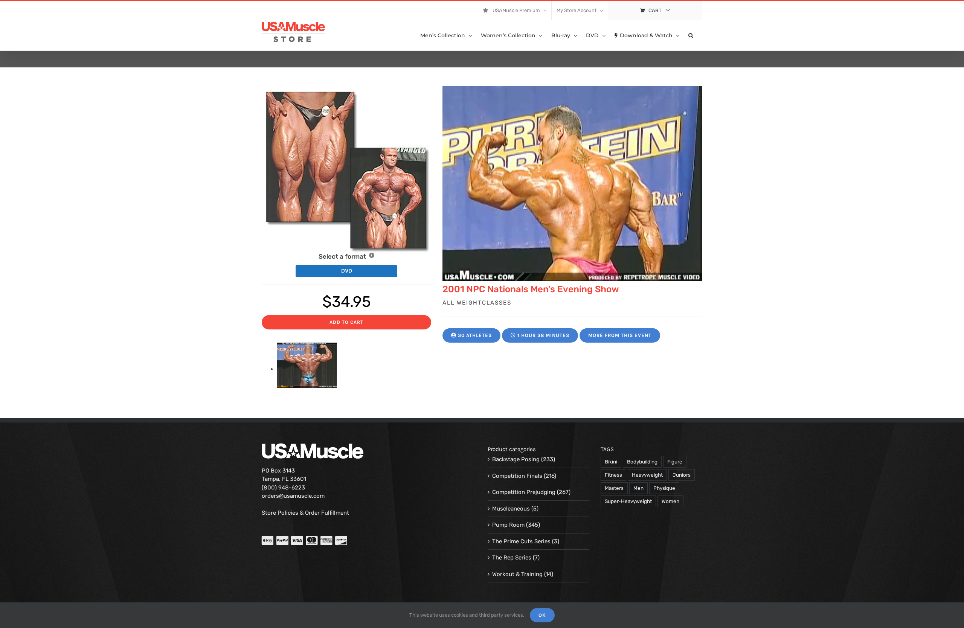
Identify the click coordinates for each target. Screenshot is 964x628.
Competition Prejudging (523, 492)
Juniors (682, 475)
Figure (674, 462)
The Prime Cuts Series (521, 541)
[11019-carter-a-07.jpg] (307, 369)
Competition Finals (517, 476)
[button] (690, 35)
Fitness (613, 475)
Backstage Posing (516, 459)
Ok (542, 615)
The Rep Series (511, 557)
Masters (614, 488)
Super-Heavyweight (628, 501)
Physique (664, 488)
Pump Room (508, 524)
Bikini (611, 462)
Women (670, 501)
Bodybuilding (642, 462)
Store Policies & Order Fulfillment (305, 512)
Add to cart (346, 322)
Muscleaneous (511, 508)
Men (638, 488)
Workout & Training (517, 574)
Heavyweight (647, 475)
